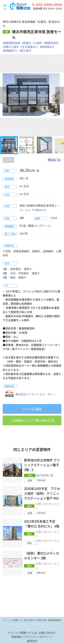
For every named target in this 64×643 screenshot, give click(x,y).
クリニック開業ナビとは (22, 633)
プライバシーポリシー (37, 637)
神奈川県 (41, 620)
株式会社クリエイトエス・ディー (35, 394)
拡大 (58, 60)
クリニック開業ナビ (12, 620)
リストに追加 (32, 408)
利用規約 (16, 637)
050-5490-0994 (49, 4)
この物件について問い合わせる (32, 420)
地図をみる (40, 210)
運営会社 (32, 641)
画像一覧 (55, 160)
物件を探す (29, 620)
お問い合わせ (47, 633)
